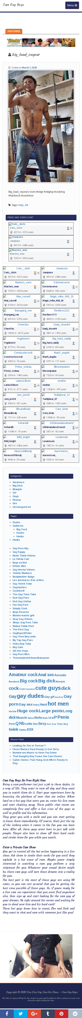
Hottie (12, 711)
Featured (14, 31)
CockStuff (18, 590)
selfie (28, 723)
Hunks (20, 536)
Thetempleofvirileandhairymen (31, 657)
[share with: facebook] (7, 1013)
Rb (22, 723)
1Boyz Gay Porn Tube (25, 622)
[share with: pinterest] (61, 1013)
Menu (73, 5)
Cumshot (30, 689)
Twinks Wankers (22, 573)
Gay (12, 696)
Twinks (22, 730)
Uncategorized (22, 506)
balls (63, 675)
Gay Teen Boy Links (24, 636)
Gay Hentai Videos (24, 569)
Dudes (16, 522)
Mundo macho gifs (24, 615)
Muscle (21, 717)
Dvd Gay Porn (21, 597)
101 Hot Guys (20, 650)
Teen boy (62, 724)
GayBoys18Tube (22, 633)
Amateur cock (23, 674)
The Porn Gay (21, 629)
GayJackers (20, 587)
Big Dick (18, 485)
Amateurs (18, 482)
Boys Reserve (21, 612)
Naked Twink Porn (23, 626)
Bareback (14, 681)
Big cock (29, 680)
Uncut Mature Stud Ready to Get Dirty (36, 749)
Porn (12, 723)
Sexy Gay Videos (23, 619)
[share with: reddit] (75, 1013)
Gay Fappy (19, 552)
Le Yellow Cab (21, 559)
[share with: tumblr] (48, 1013)
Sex (15, 503)
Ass (57, 675)
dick (65, 688)
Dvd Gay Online (22, 601)
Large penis (51, 710)
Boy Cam (18, 647)
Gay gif (49, 696)
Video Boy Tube (22, 643)
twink (13, 729)
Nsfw (38, 717)
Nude (45, 718)
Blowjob (17, 489)
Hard (43, 704)
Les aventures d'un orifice (28, 580)
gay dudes (30, 696)
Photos (17, 499)
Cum (22, 689)
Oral (51, 717)
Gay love (58, 697)
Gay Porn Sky (20, 548)
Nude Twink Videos (24, 555)
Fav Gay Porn (20, 604)
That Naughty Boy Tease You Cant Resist (37, 756)
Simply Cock (20, 608)
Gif (14, 492)
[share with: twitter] (20, 1013)
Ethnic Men (19, 566)
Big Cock (21, 529)
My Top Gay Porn (23, 640)
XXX (30, 729)
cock (14, 688)
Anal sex (46, 675)
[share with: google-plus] (34, 1013)
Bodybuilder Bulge (24, 576)
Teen (53, 724)
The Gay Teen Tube (24, 594)
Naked (31, 718)
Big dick (46, 680)
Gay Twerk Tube (22, 583)
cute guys (48, 688)
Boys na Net (20, 562)
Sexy (42, 724)
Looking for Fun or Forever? (29, 745)
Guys (16, 496)
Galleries (18, 525)
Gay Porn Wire (21, 654)
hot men (58, 704)
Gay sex (25, 704)
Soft (49, 724)
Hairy (20, 205)
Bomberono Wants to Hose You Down (35, 752)
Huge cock (28, 710)
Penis (63, 717)
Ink (26, 205)
